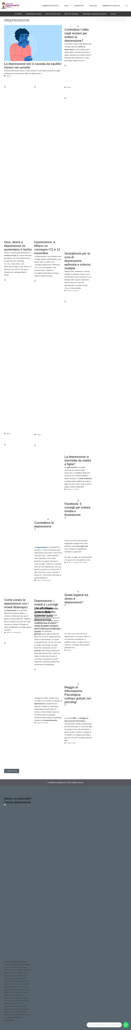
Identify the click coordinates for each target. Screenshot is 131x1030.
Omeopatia (79, 6)
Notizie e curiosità (72, 290)
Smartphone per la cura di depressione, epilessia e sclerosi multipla (77, 261)
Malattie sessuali (71, 14)
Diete (66, 6)
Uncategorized (16, 632)
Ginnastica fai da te (111, 6)
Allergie (18, 14)
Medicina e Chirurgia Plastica (95, 14)
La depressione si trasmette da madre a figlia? (77, 460)
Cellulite (93, 6)
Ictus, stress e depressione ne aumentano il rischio (18, 245)
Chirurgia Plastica (50, 6)
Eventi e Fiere (71, 743)
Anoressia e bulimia (34, 14)
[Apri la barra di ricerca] (126, 5)
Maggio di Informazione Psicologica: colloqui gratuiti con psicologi (77, 695)
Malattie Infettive (53, 14)
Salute (113, 14)
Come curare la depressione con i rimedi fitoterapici (16, 603)
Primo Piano (83, 562)
